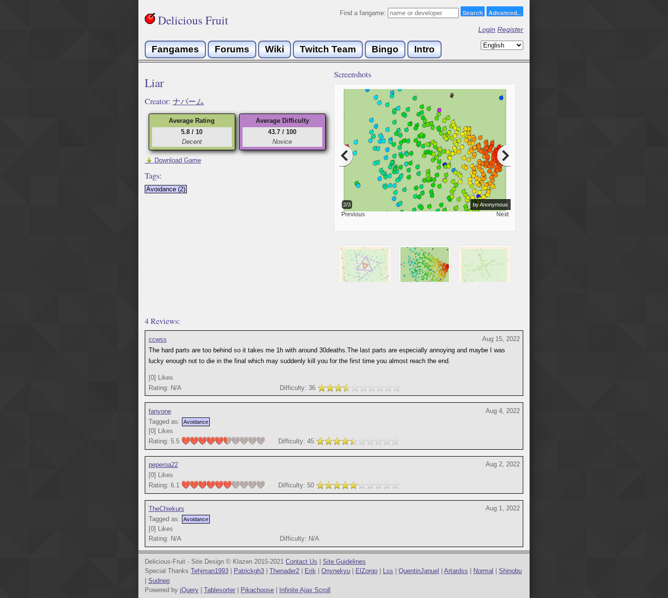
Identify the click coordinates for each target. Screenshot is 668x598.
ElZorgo (367, 571)
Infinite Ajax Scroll (305, 590)
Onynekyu (335, 571)
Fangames (175, 49)
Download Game (173, 160)
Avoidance (195, 422)
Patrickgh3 (249, 571)
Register (510, 29)
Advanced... (505, 12)
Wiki (274, 49)
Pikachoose (257, 590)
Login (486, 29)
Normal (483, 571)
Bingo (385, 49)
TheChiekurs (166, 508)
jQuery (189, 590)
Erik (310, 571)
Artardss (456, 571)
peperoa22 (163, 464)
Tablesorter (219, 590)
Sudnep (159, 580)
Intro (424, 49)
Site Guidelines (344, 561)
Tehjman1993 (209, 571)
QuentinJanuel (419, 571)
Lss (388, 571)
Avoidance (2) (165, 189)
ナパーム (188, 101)
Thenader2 (284, 571)
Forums (232, 49)
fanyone (160, 411)
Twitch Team (328, 49)
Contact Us (301, 561)
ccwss (158, 339)
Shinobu (510, 571)
